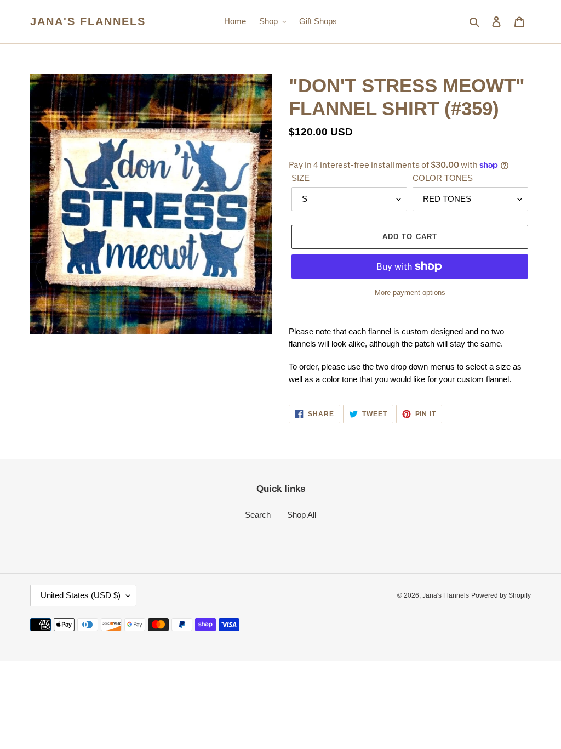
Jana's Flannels (88, 21)
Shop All (301, 514)
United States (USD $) (81, 595)
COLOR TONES (443, 178)
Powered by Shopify (501, 595)
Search (258, 514)
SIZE (300, 178)
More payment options (410, 292)
